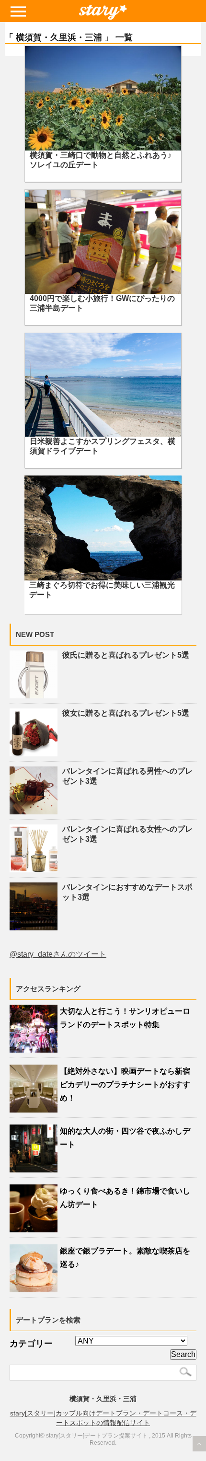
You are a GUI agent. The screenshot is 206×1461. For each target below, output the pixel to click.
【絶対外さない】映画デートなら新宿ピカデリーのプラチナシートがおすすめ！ (125, 1084)
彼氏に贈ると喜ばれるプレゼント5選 (125, 655)
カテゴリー (31, 1343)
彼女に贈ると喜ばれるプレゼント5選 (125, 713)
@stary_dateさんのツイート (58, 954)
